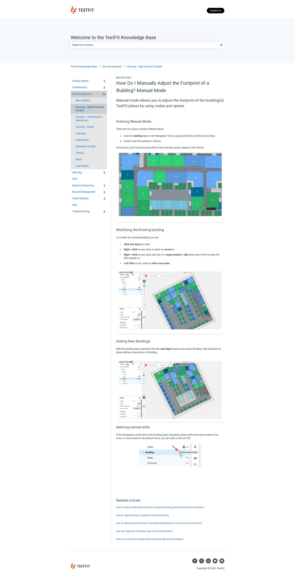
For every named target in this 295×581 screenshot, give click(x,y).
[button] (104, 81)
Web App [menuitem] (77, 172)
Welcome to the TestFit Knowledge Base (113, 37)
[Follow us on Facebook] (194, 560)
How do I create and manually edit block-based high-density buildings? (150, 539)
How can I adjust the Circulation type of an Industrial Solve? (144, 531)
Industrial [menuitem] (81, 133)
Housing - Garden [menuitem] (85, 126)
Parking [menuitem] (80, 152)
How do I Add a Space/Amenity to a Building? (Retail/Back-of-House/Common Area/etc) (159, 523)
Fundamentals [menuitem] (79, 87)
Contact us (215, 10)
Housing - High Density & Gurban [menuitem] (90, 109)
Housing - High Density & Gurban (144, 66)
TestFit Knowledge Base (84, 66)
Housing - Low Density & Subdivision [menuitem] (89, 118)
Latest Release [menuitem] (80, 198)
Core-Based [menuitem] (82, 166)
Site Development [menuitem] (82, 94)
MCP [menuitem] (75, 178)
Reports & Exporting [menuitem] (83, 185)
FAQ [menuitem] (74, 204)
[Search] (221, 45)
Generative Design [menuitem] (85, 146)
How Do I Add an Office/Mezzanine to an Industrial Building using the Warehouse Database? (160, 507)
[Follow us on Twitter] (201, 560)
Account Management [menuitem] (83, 191)
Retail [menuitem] (79, 159)
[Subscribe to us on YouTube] (215, 560)
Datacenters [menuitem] (82, 139)
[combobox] (144, 45)
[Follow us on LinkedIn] (221, 560)
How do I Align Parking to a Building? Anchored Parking (142, 515)
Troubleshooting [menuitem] (81, 211)
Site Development (112, 66)
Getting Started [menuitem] (80, 80)
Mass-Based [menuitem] (83, 100)
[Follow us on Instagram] (208, 560)
